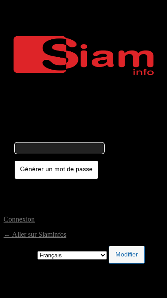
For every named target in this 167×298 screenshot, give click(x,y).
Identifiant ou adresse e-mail (54, 138)
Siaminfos (83, 55)
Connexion (19, 219)
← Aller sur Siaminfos (35, 234)
